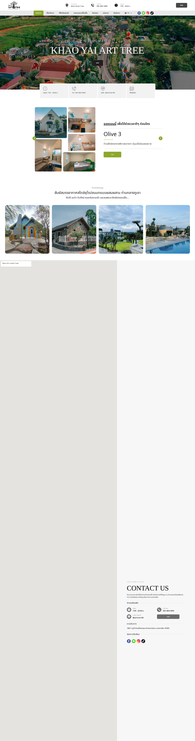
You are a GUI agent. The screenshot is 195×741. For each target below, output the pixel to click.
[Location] (66, 5)
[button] (2, 52)
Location (74, 4)
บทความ (106, 13)
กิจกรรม (95, 13)
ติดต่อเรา (116, 13)
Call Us (99, 4)
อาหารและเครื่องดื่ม (80, 13)
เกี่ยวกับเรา (50, 13)
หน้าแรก (38, 13)
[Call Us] (92, 5)
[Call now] (159, 610)
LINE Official (137, 615)
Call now (165, 608)
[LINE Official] (129, 616)
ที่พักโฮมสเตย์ (64, 13)
